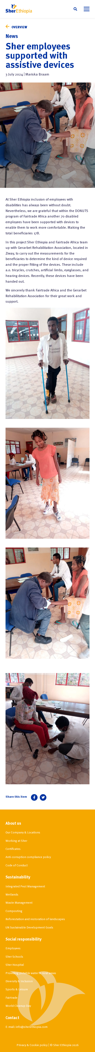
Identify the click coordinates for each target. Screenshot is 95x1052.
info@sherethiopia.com (32, 1026)
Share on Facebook (34, 797)
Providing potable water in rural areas (31, 973)
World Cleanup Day (18, 1005)
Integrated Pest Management (25, 886)
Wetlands (12, 894)
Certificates (13, 848)
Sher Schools (14, 956)
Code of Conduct (17, 865)
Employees (13, 948)
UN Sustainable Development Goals (29, 927)
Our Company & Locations (23, 832)
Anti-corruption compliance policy (28, 857)
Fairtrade (11, 997)
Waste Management (19, 902)
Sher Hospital (15, 964)
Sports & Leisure (17, 989)
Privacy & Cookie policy (32, 1045)
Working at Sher (16, 840)
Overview (19, 27)
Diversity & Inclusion (19, 981)
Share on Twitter (43, 797)
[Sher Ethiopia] (19, 9)
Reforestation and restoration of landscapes (35, 919)
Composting (14, 910)
